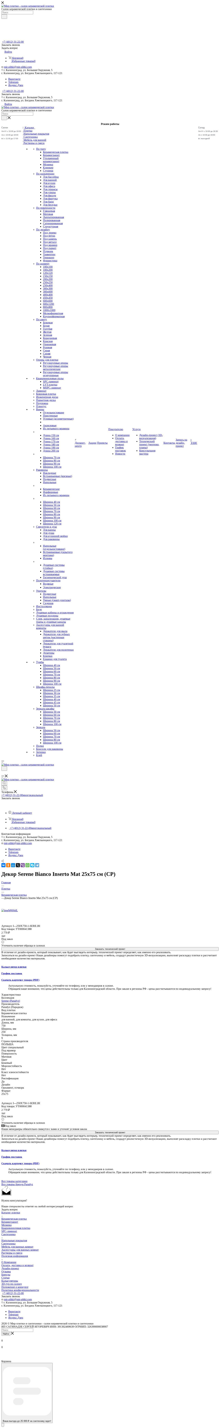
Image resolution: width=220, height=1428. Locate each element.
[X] (18, 865)
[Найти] (4, 16)
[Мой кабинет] (2, 772)
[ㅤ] (36, 431)
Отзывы (6, 1271)
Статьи (5, 1277)
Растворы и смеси (11, 1252)
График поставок (11, 973)
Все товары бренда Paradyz (17, 1184)
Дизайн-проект (10, 1268)
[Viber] (23, 865)
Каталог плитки (10, 1212)
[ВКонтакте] (3, 865)
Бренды (5, 1274)
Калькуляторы (9, 1280)
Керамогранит (9, 1221)
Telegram (13, 82)
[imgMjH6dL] (9, 910)
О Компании (8, 1262)
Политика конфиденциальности (20, 1290)
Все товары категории (14, 1181)
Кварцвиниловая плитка (15, 1228)
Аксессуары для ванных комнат (20, 1249)
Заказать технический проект (110, 949)
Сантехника (8, 1234)
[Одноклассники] (8, 865)
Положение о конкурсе (14, 1287)
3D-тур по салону (11, 1283)
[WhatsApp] (27, 865)
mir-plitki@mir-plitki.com (18, 66)
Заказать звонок (10, 94)
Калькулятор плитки (13, 966)
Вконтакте (14, 79)
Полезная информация (14, 1256)
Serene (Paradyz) (10, 1000)
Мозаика (6, 1225)
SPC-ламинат (9, 1231)
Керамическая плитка (14, 1218)
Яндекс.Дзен (15, 85)
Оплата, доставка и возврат (17, 1265)
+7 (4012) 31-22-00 (13, 41)
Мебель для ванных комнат (17, 1246)
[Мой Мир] (13, 865)
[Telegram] (37, 865)
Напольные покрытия (14, 1240)
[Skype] (32, 865)
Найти (6, 1334)
